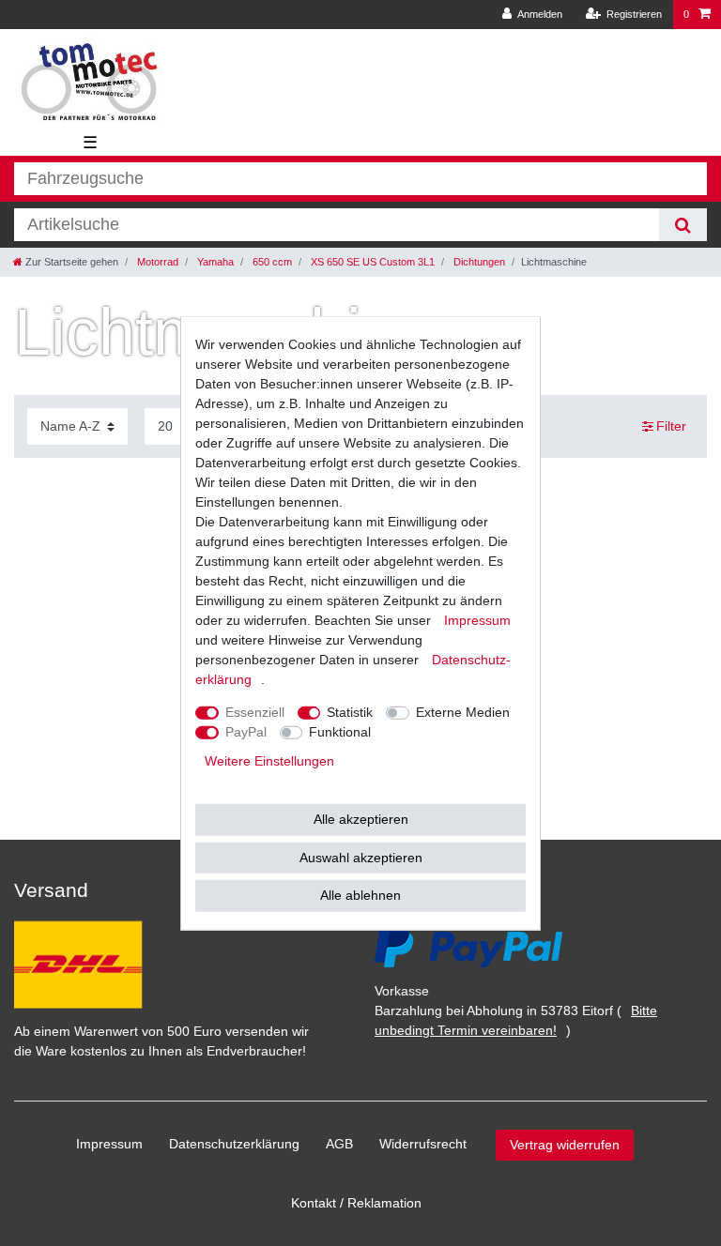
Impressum (109, 1143)
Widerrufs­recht (423, 1143)
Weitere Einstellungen (269, 760)
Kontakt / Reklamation (356, 1202)
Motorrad (156, 261)
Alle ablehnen (360, 895)
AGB (339, 1143)
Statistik (350, 712)
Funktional (340, 731)
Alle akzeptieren (361, 819)
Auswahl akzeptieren (360, 856)
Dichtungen (478, 261)
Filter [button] (671, 425)
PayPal (246, 731)
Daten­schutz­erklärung (234, 1143)
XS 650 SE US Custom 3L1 (371, 261)
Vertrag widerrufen (565, 1144)
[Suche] (683, 224)
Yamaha (214, 261)
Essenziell (254, 712)
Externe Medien (463, 712)
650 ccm (271, 261)
